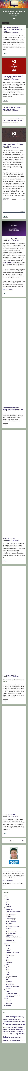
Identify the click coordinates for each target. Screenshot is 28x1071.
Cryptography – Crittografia (12, 952)
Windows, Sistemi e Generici (12, 995)
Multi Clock (8, 925)
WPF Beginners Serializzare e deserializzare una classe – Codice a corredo (13, 29)
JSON (7, 1029)
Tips (5, 989)
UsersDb (8, 930)
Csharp (6, 1024)
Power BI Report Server (11, 993)
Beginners (8, 1001)
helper (4, 1027)
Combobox (18, 1019)
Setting (7, 964)
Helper (7, 957)
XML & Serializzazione (11, 942)
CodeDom (8, 948)
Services (21, 1031)
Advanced (8, 1000)
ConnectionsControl (17, 1021)
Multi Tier (11, 1031)
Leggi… (6, 54)
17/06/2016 (9, 240)
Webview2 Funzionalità (11, 931)
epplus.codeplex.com (8, 262)
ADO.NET (9, 1017)
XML (24, 1040)
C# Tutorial (9, 1019)
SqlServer (19, 1034)
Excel (7, 954)
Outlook (8, 991)
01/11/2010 (9, 676)
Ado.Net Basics (9, 909)
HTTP (7, 971)
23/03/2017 (9, 79)
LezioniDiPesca (12, 1029)
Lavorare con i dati (10, 919)
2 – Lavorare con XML (9, 675)
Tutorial (6, 998)
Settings (5, 1034)
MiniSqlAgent (9, 923)
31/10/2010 (9, 816)
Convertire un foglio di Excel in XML (13, 239)
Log (16, 1029)
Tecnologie (7, 966)
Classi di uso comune (11, 914)
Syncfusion (8, 928)
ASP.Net (7, 969)
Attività (6, 896)
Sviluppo (6, 943)
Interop (7, 959)
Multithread (8, 960)
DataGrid (17, 1024)
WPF (21, 1040)
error (21, 1024)
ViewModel (5, 1040)
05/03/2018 (9, 32)
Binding (22, 1017)
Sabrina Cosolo (16, 32)
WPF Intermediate (10, 940)
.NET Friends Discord (8, 880)
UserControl (13, 1037)
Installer (8, 972)
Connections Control (11, 918)
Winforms (16, 1040)
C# (6, 947)
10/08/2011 (9, 540)
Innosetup (8, 1027)
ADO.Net (8, 945)
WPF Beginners (9, 935)
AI (6, 967)
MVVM (14, 1031)
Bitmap (4, 1019)
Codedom (8, 916)
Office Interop (9, 962)
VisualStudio (10, 1040)
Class (14, 1019)
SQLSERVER (8, 906)
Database (6, 899)
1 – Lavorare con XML (9, 815)
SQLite (7, 904)
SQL (7, 902)
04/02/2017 (9, 110)
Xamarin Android (10, 996)
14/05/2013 (9, 410)
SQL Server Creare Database (12, 926)
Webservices (9, 981)
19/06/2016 (9, 147)
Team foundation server (11, 976)
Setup (8, 1034)
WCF (7, 979)
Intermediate (9, 1003)
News (7, 897)
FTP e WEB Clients (10, 955)
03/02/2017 (9, 122)
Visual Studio (9, 977)
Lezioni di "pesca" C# (11, 921)
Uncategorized (7, 1005)
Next (23, 841)
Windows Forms (9, 983)
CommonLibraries (8, 1021)
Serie (5, 907)
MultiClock (6, 1031)
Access (7, 901)
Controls (23, 1021)
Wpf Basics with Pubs (11, 933)
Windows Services (10, 984)
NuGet (7, 974)
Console (8, 950)
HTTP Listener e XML (9, 539)
